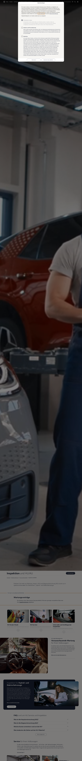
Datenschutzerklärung (53, 13)
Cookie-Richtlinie (41, 13)
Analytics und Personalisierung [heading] (29, 27)
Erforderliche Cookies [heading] (27, 20)
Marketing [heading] (25, 36)
